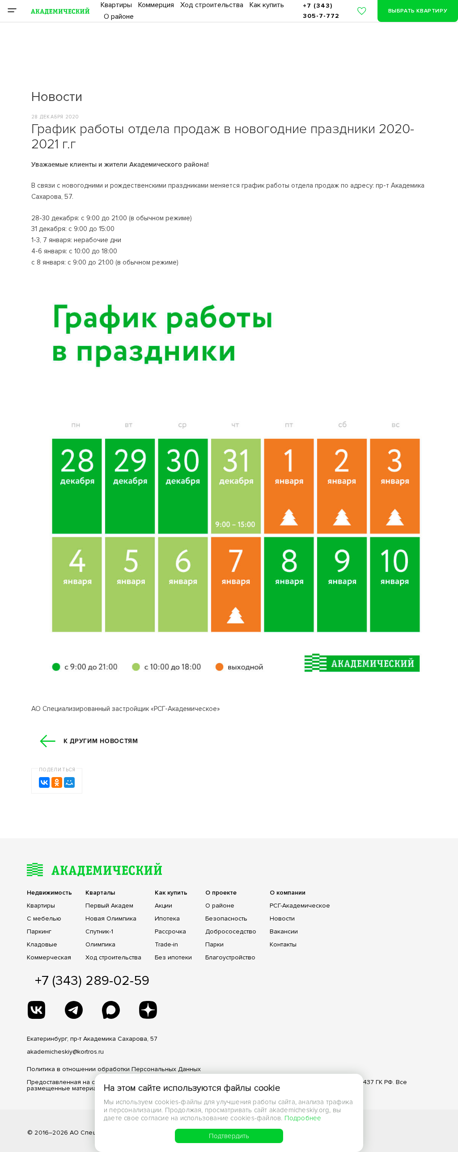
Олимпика (100, 945)
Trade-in (166, 945)
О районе (119, 16)
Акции (163, 906)
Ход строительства (211, 4)
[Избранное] (361, 11)
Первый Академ (109, 906)
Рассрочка (170, 932)
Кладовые (42, 945)
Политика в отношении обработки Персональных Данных (114, 1069)
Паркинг (39, 932)
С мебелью (44, 919)
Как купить (267, 4)
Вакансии (284, 932)
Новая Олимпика (110, 919)
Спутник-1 (99, 932)
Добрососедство (230, 932)
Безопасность (226, 919)
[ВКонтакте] (44, 782)
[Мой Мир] (69, 782)
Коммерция (156, 4)
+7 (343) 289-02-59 (92, 980)
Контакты (283, 945)
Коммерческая (49, 957)
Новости (282, 919)
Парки (214, 945)
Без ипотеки (173, 957)
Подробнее (303, 1118)
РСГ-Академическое (300, 906)
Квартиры (116, 4)
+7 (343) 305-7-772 (321, 10)
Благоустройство (230, 957)
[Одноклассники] (56, 782)
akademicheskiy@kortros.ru (65, 1051)
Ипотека (167, 919)
